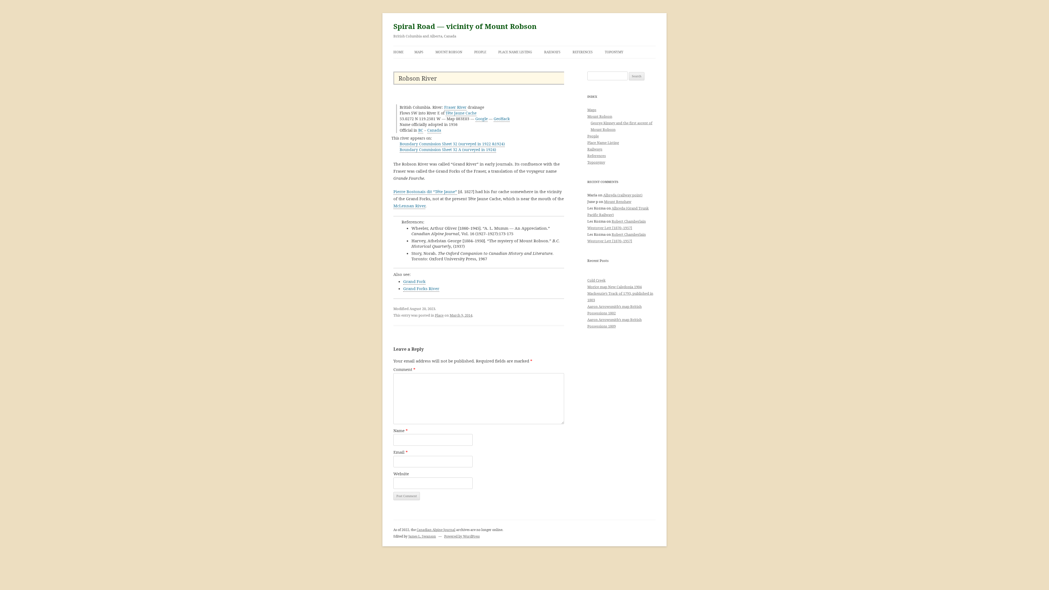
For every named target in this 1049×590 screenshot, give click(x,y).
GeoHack (502, 118)
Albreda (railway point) (623, 195)
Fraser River (455, 107)
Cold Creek (596, 280)
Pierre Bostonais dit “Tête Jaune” (425, 191)
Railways (552, 52)
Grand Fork (414, 281)
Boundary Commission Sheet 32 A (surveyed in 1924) (448, 149)
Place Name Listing (515, 52)
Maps (418, 52)
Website (401, 473)
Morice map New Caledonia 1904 (614, 286)
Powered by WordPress (462, 536)
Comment (404, 369)
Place (439, 315)
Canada (434, 130)
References (583, 52)
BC (420, 130)
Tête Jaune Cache (461, 113)
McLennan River (409, 205)
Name (400, 430)
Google (481, 118)
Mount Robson (448, 52)
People (480, 52)
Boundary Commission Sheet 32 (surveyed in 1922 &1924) (452, 143)
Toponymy (614, 52)
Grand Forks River (421, 288)
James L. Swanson (422, 536)
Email (400, 452)
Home (398, 52)
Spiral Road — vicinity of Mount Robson (465, 26)
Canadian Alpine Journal (436, 529)
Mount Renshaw (617, 201)
